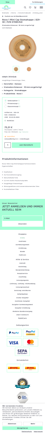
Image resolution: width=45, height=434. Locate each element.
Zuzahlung (22, 277)
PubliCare (22, 255)
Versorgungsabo (22, 280)
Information (22, 294)
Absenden (22, 224)
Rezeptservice (22, 273)
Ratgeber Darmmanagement (22, 304)
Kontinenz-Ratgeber (22, 301)
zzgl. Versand (23, 132)
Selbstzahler (13, 101)
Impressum (38, 431)
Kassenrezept (13, 106)
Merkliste (10, 121)
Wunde (22, 251)
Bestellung (22, 267)
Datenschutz (27, 431)
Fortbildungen (37, 2)
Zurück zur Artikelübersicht (16, 16)
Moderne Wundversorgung (22, 311)
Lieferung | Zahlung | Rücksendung (22, 284)
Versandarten (22, 360)
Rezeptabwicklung (22, 270)
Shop (7, 2)
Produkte (23, 234)
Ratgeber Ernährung (22, 308)
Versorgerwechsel (22, 287)
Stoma (22, 238)
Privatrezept (13, 103)
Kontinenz (22, 241)
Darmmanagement (22, 245)
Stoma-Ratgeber (22, 298)
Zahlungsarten (22, 325)
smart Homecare (22, 315)
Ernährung (22, 248)
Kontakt (22, 263)
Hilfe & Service (22, 260)
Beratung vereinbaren (22, 290)
